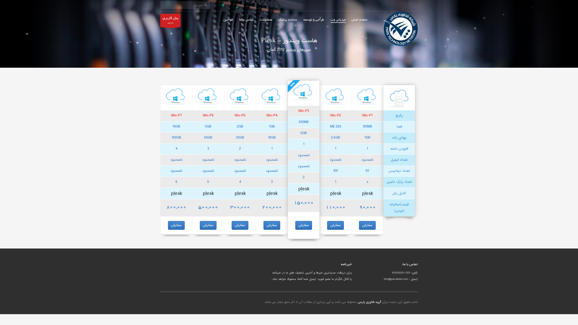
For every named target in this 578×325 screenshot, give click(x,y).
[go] (205, 5)
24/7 (170, 20)
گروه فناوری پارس (369, 302)
